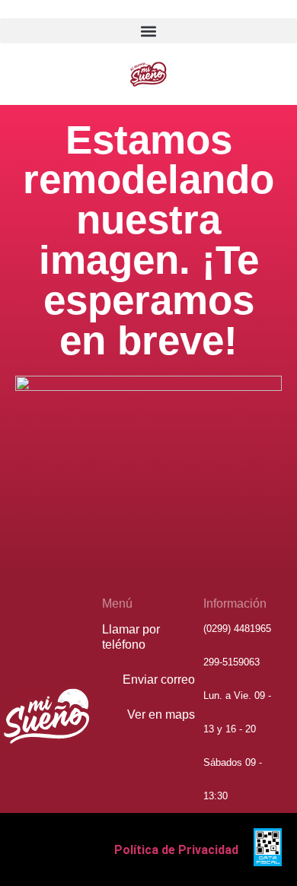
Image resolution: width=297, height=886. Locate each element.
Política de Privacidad (176, 850)
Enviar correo (159, 679)
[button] (148, 30)
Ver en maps (161, 714)
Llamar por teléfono (131, 637)
